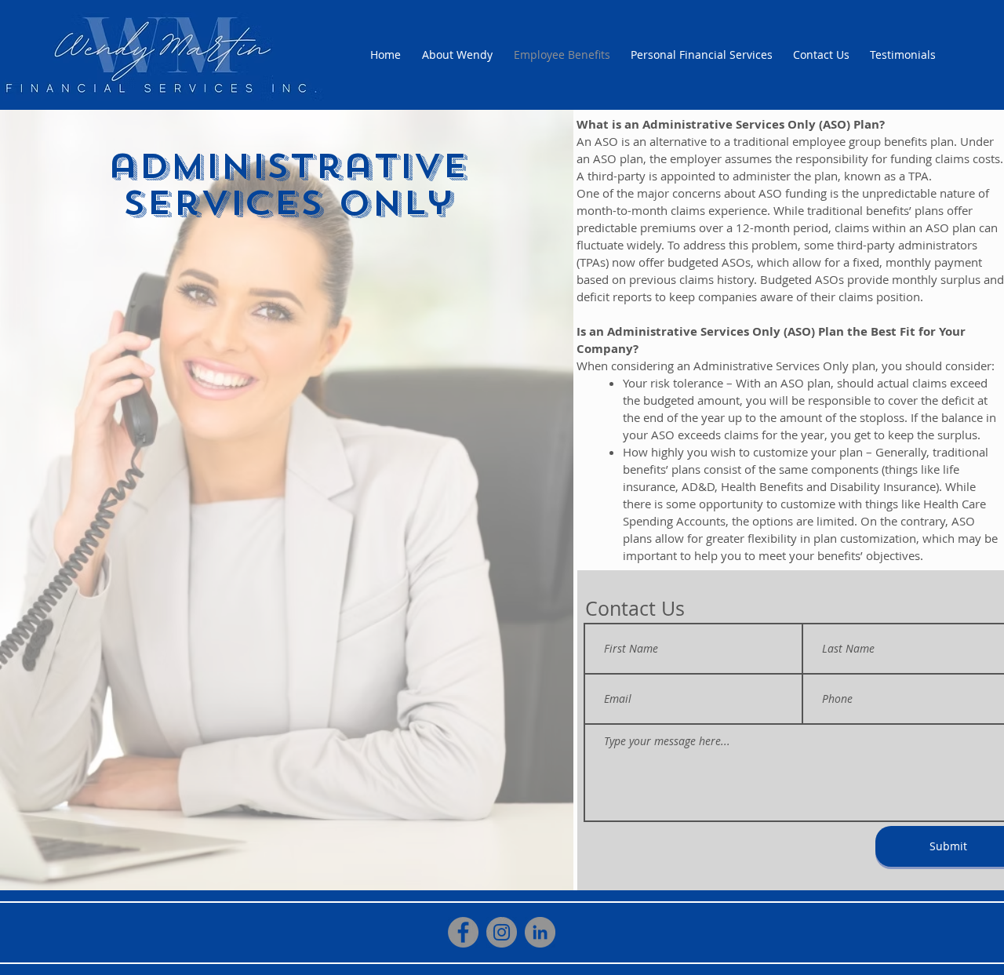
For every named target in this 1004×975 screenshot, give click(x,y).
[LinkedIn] (540, 932)
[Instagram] (501, 932)
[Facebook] (463, 932)
